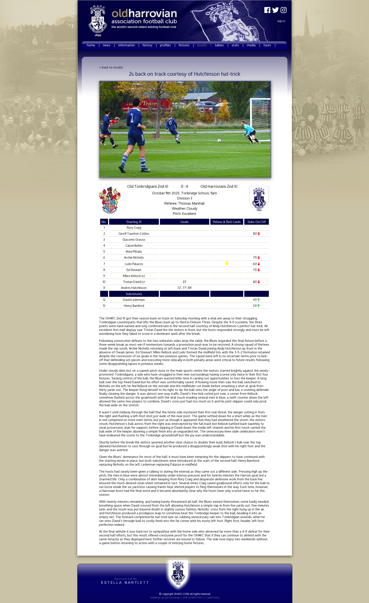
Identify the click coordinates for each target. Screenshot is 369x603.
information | (128, 45)
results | (204, 45)
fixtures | (186, 45)
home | (93, 45)
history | (150, 45)
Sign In (281, 21)
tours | (270, 45)
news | (109, 45)
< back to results (111, 67)
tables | (221, 45)
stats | (238, 45)
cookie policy (213, 597)
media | (253, 45)
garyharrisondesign (171, 597)
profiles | (168, 45)
